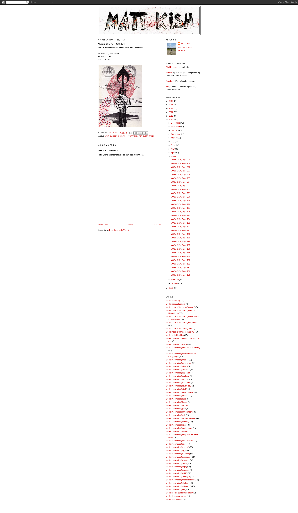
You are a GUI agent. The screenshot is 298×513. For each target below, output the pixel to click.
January (174, 283)
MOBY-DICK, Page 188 (180, 241)
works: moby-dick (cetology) (178, 376)
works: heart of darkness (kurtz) (179, 329)
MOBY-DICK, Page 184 (180, 256)
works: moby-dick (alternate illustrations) (183, 348)
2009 (171, 288)
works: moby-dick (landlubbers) (179, 428)
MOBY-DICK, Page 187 (180, 245)
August (174, 138)
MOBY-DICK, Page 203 (180, 186)
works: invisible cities (175, 335)
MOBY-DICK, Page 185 (180, 253)
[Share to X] (140, 133)
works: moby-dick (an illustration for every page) (129, 136)
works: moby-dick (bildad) (177, 366)
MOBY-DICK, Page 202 (180, 189)
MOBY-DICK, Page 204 (180, 182)
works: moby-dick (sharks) (177, 463)
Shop (168, 87)
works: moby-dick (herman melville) (181, 418)
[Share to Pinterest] (146, 133)
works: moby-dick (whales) (177, 483)
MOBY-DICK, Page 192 (180, 227)
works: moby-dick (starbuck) (178, 470)
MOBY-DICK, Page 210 (180, 160)
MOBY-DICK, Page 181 (180, 267)
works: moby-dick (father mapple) (180, 392)
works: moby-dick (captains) (178, 370)
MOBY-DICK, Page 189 (180, 238)
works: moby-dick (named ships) (179, 441)
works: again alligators (175, 304)
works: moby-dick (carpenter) (178, 373)
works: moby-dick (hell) (175, 415)
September (176, 134)
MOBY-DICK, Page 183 (180, 260)
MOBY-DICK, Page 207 (180, 171)
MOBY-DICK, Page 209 (180, 163)
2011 (171, 116)
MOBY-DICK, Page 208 (180, 167)
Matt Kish (185, 43)
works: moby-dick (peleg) (176, 444)
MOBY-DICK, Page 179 (180, 275)
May (173, 149)
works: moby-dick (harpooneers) (179, 412)
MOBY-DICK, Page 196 (180, 212)
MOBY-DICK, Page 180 (180, 271)
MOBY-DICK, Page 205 (180, 178)
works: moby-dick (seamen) (177, 460)
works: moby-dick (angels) (177, 360)
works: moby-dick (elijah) (176, 389)
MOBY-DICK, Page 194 (180, 219)
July (173, 141)
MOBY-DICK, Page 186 (180, 249)
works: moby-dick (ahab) (176, 344)
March (174, 156)
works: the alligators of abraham (179, 493)
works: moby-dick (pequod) (177, 447)
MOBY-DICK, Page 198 (180, 204)
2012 (171, 112)
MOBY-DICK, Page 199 (180, 201)
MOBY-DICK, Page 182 (180, 264)
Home (130, 225)
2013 (171, 108)
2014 (171, 105)
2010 (171, 120)
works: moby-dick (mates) (176, 431)
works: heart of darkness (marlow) (180, 332)
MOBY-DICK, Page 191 (180, 230)
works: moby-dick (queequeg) (178, 457)
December (175, 123)
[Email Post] (130, 133)
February (175, 280)
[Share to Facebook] (143, 133)
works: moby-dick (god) (176, 409)
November (175, 127)
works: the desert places (176, 496)
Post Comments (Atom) (119, 230)
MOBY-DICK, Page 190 (180, 234)
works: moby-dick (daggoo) (177, 379)
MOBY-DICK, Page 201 (180, 193)
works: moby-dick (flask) (176, 399)
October (174, 130)
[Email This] (134, 133)
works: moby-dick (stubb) (176, 473)
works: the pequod (174, 499)
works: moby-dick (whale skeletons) (181, 480)
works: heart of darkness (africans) (180, 307)
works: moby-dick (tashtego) (178, 476)
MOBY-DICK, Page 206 (180, 174)
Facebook (170, 81)
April (173, 153)
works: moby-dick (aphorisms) (178, 363)
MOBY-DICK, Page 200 (180, 197)
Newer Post (103, 225)
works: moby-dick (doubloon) (178, 383)
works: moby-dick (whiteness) (178, 486)
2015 (171, 101)
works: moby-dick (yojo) (176, 490)
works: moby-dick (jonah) (176, 425)
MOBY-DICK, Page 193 (180, 223)
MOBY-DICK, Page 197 (180, 208)
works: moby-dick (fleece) (176, 402)
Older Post (157, 225)
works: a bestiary (173, 301)
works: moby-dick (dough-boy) (179, 386)
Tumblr (169, 73)
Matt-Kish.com (172, 67)
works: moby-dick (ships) (176, 467)
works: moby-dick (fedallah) (177, 396)
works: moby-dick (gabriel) (177, 405)
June (173, 145)
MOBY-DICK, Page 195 (180, 215)
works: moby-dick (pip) (175, 450)
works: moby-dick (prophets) (178, 454)
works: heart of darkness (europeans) (181, 323)
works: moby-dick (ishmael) (177, 422)
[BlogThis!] (137, 133)
